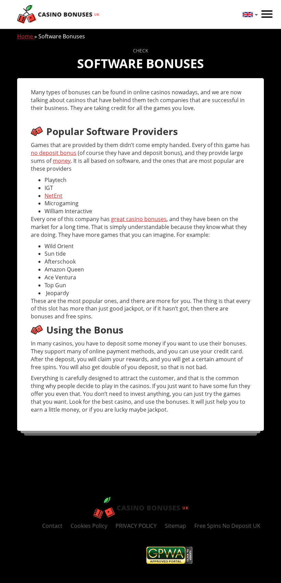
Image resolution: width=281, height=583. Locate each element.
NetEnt (53, 195)
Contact (52, 526)
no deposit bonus (53, 153)
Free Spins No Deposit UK (227, 526)
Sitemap (175, 526)
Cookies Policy (89, 526)
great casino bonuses (139, 219)
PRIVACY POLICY (136, 526)
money (62, 161)
